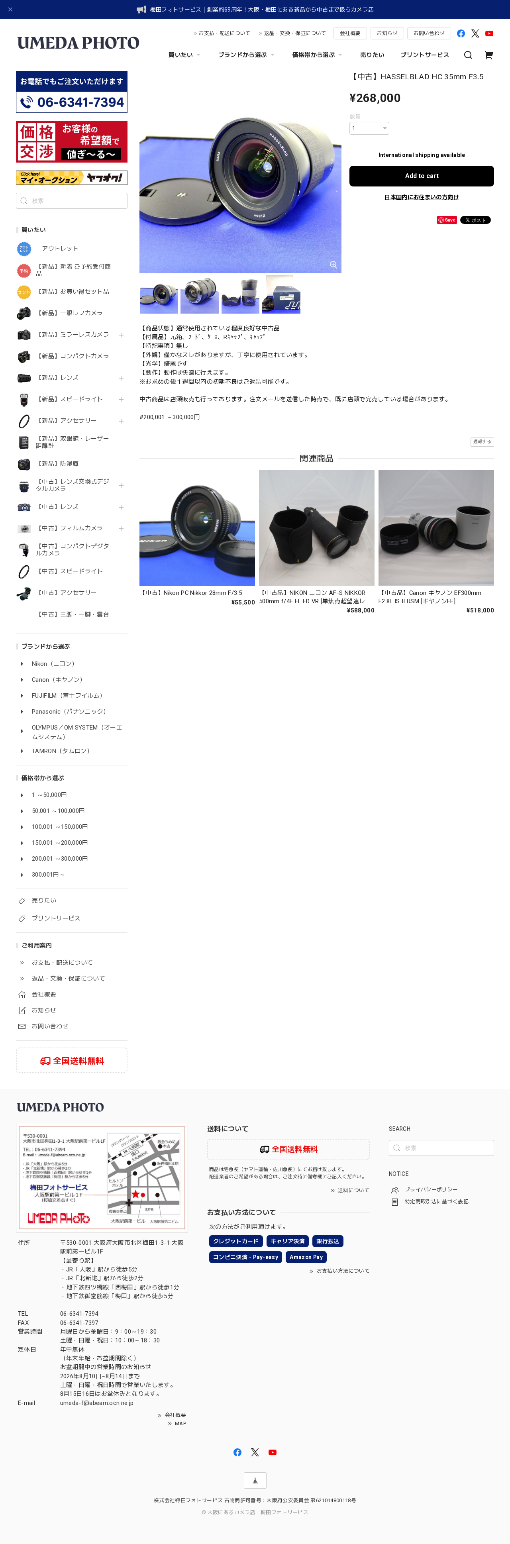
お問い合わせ (429, 33)
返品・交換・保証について (295, 33)
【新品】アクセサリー (66, 421)
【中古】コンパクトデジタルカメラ (72, 550)
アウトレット (57, 248)
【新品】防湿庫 (57, 464)
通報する (482, 441)
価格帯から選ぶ (313, 55)
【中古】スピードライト (69, 571)
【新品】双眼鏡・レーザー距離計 (72, 442)
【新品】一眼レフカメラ (69, 313)
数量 (355, 117)
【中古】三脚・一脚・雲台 (72, 614)
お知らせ (387, 33)
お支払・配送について (225, 33)
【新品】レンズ (57, 378)
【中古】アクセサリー (66, 593)
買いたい (181, 55)
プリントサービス (424, 55)
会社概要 (350, 33)
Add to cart (422, 176)
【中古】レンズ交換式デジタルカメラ (72, 485)
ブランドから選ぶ (242, 55)
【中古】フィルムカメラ (69, 528)
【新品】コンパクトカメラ (72, 356)
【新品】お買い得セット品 (72, 291)
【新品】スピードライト (69, 399)
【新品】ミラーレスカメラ (72, 335)
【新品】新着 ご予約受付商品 (73, 270)
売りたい (372, 55)
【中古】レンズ (57, 507)
